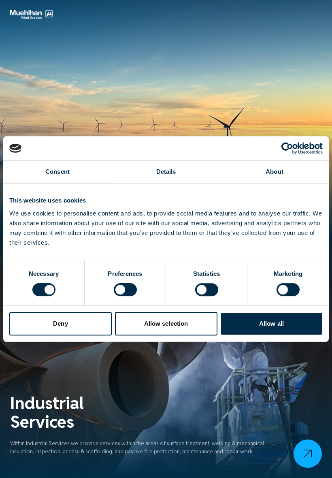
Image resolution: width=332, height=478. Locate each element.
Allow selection (166, 323)
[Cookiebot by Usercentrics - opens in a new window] (287, 148)
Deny (60, 323)
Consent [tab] (57, 171)
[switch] (125, 289)
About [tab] (274, 171)
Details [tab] (166, 171)
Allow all (271, 323)
